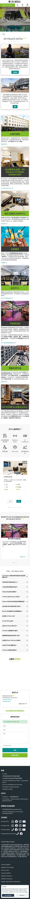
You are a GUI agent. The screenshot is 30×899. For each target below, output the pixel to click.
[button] (2, 19)
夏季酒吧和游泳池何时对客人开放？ (11, 635)
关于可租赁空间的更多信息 (7, 343)
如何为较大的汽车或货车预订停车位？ (11, 606)
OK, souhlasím (8, 895)
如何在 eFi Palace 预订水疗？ (9, 626)
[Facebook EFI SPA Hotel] (16, 821)
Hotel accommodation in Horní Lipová (13, 811)
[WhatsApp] (13, 821)
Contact (5, 774)
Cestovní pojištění (5, 864)
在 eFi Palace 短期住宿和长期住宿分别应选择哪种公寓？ (13, 576)
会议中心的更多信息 (6, 298)
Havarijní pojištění (6, 873)
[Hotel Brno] (15, 2)
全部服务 (3, 262)
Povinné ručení (5, 870)
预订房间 (15, 755)
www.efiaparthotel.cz (7, 813)
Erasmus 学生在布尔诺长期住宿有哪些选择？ (13, 601)
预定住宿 (3, 144)
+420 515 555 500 (7, 699)
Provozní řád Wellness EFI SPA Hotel (12, 784)
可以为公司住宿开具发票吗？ (9, 592)
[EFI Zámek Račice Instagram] (20, 829)
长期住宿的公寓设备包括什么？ (10, 582)
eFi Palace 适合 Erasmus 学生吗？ (11, 596)
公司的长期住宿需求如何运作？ (10, 587)
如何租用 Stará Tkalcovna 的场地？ (11, 640)
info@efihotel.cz (6, 701)
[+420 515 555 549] (13, 829)
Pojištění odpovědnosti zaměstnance (10, 881)
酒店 (4, 34)
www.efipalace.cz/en (6, 188)
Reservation (8, 5)
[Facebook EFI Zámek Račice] (16, 829)
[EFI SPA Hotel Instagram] (20, 821)
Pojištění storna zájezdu (7, 867)
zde (26, 892)
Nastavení (22, 895)
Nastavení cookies (8, 789)
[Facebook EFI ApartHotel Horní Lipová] (21, 833)
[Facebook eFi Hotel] (16, 825)
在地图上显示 (21, 703)
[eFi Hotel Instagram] (20, 825)
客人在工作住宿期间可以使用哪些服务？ (12, 611)
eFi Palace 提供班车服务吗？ (9, 650)
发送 (15, 750)
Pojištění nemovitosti (6, 879)
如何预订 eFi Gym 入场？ (8, 616)
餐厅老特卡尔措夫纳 (14, 539)
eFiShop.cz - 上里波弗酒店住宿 (10, 797)
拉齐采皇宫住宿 (7, 809)
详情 (19, 501)
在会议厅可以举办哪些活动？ (9, 645)
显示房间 (3, 224)
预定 (10, 501)
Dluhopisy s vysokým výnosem (11, 787)
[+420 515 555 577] (17, 833)
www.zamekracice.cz (16, 809)
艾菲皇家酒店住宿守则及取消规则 (11, 776)
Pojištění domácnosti (6, 876)
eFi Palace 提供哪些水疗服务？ (10, 630)
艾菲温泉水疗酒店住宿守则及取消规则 (12, 778)
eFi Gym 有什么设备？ (8, 621)
